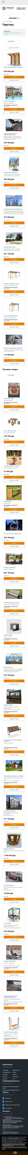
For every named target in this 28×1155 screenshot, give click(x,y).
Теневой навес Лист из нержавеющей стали (10, 134)
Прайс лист (8, 1098)
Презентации (8, 1101)
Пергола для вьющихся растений (13, 348)
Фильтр (12, 32)
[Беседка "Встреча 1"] (14, 840)
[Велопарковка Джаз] (14, 802)
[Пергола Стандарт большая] (14, 275)
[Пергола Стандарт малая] (14, 307)
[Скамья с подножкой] (14, 952)
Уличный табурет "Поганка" (11, 466)
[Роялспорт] (8, 9)
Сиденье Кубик (8, 635)
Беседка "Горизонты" (10, 567)
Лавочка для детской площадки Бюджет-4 (13, 740)
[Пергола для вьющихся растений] (14, 339)
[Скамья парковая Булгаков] (14, 594)
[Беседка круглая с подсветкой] (14, 525)
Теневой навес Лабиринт (11, 172)
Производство (16, 1070)
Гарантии (5, 1078)
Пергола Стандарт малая (10, 316)
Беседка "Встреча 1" (9, 849)
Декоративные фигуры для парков (14, 776)
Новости (15, 1074)
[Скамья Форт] (14, 492)
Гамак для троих (8, 667)
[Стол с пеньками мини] (14, 422)
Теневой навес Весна (10, 247)
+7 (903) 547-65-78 (21, 9)
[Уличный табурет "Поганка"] (14, 457)
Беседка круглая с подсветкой (12, 533)
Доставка (5, 1074)
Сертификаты (8, 1108)
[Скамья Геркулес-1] (14, 876)
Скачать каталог (14, 47)
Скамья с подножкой (10, 961)
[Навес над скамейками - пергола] (14, 58)
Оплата (14, 1072)
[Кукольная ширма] (14, 390)
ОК (15, 1152)
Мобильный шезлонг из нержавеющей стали (10, 996)
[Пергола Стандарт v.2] (14, 92)
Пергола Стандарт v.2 (10, 101)
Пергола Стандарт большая (11, 283)
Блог (14, 1078)
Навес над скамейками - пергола (13, 67)
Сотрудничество (7, 1072)
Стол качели (7, 923)
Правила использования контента (11, 1090)
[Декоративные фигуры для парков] (14, 767)
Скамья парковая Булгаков (11, 602)
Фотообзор (15, 1076)
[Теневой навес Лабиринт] (14, 164)
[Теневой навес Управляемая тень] (14, 200)
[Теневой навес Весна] (14, 238)
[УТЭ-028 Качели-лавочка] (14, 1023)
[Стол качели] (14, 914)
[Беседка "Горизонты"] (14, 559)
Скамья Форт (7, 501)
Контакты (5, 1076)
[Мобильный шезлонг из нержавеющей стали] (14, 987)
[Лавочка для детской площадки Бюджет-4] (14, 731)
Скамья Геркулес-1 (9, 885)
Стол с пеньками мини (10, 431)
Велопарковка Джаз (9, 811)
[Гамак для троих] (14, 658)
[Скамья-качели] (14, 696)
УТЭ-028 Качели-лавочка (11, 1032)
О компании (5, 1070)
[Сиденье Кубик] (14, 626)
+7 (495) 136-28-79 (21, 8)
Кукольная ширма (9, 398)
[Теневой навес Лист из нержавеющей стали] (14, 125)
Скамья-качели (8, 705)
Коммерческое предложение (12, 1104)
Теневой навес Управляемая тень (13, 209)
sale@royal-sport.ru (10, 1130)
